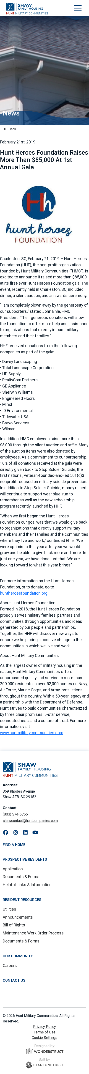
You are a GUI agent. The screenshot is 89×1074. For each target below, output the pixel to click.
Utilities (9, 909)
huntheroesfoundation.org (23, 593)
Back (12, 129)
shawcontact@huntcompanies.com (30, 821)
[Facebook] (6, 832)
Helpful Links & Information (27, 884)
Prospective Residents (25, 859)
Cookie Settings (44, 1038)
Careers (10, 965)
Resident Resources (22, 900)
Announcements (18, 917)
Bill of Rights (14, 925)
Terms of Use (44, 1032)
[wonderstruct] (44, 1051)
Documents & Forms (21, 876)
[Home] (27, 9)
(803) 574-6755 (15, 814)
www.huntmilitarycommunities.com (31, 732)
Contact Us (14, 980)
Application (13, 868)
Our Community (18, 956)
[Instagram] (16, 832)
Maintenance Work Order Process (33, 933)
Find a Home (14, 845)
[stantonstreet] (44, 1065)
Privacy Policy (44, 1027)
